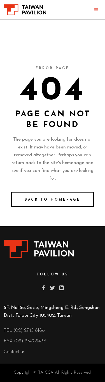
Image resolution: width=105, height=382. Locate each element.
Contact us (14, 351)
